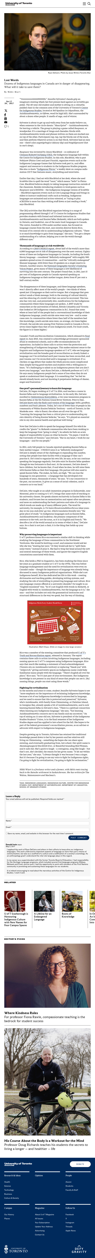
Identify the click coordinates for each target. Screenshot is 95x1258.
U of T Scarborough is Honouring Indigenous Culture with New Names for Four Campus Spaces (16, 919)
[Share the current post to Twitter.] (5, 110)
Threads (69, 1226)
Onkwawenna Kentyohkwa (44, 397)
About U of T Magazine (44, 1214)
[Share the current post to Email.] (5, 122)
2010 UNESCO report (44, 249)
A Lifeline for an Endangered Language (43, 916)
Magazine (39, 1208)
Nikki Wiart (14, 92)
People (69, 1175)
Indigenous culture (57, 783)
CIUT (30, 785)
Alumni (68, 1182)
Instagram (70, 1222)
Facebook (70, 1214)
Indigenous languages (35, 783)
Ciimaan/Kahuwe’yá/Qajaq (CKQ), (36, 155)
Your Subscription (42, 1222)
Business (8, 1194)
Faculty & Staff (72, 1190)
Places (7, 1218)
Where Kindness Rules (21, 1013)
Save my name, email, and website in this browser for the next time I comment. (41, 833)
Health (7, 1182)
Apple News (71, 1230)
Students (69, 1186)
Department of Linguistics (74, 785)
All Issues (39, 1218)
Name (9, 821)
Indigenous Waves (46, 169)
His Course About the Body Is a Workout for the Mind (44, 1141)
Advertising (40, 1230)
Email (8, 827)
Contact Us (39, 1234)
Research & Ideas (12, 1175)
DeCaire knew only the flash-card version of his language (47, 403)
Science (7, 1186)
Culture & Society (11, 1198)
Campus (8, 1208)
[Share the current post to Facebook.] (5, 114)
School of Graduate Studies (33, 787)
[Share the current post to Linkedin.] (5, 119)
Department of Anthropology (47, 785)
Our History (9, 1214)
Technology (9, 1190)
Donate (80, 1164)
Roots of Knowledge (68, 915)
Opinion (39, 1175)
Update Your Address (44, 1226)
